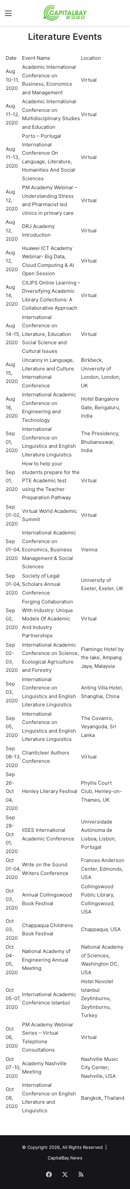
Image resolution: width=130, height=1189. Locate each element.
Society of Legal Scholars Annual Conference (41, 584)
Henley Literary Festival (49, 791)
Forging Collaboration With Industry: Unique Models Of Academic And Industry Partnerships (47, 618)
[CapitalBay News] (65, 13)
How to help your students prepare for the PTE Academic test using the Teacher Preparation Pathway (51, 480)
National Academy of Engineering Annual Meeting (46, 959)
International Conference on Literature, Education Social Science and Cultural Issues (46, 334)
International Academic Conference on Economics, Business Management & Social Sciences (49, 549)
